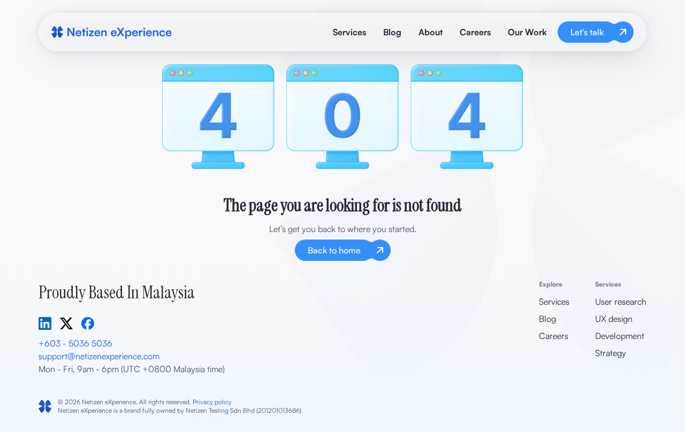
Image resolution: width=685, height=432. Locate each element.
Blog (392, 32)
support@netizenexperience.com (99, 356)
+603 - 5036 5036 (75, 343)
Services (349, 32)
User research (620, 301)
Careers (475, 32)
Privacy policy (212, 402)
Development (619, 335)
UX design (614, 318)
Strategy (610, 353)
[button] (527, 32)
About (430, 32)
